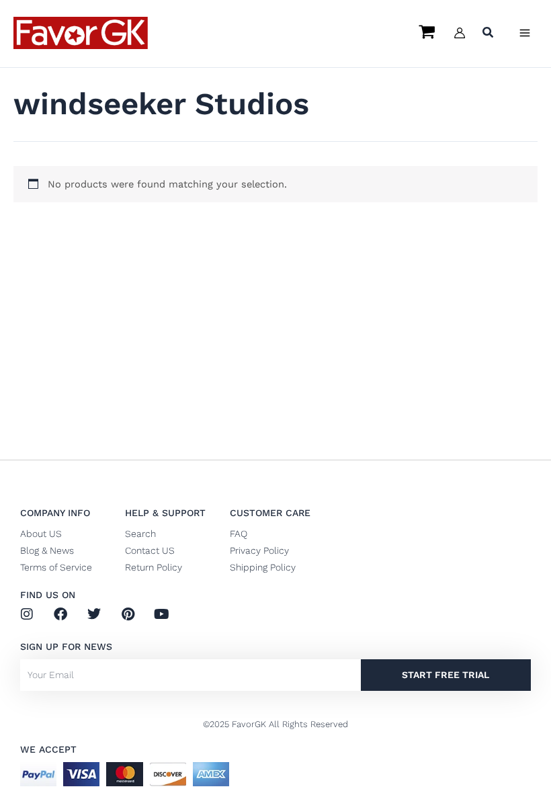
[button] (488, 34)
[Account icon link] (460, 33)
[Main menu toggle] (525, 33)
